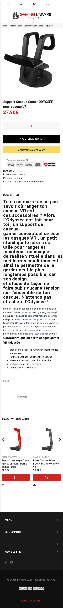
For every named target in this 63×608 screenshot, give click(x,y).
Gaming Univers (9, 457)
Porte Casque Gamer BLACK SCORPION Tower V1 (46, 463)
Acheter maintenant (31, 150)
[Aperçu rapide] (3, 485)
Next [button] (60, 60)
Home (4, 26)
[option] (31, 60)
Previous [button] (3, 60)
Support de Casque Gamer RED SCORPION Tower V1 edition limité (16, 463)
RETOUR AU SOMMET (31, 601)
